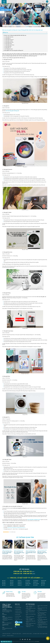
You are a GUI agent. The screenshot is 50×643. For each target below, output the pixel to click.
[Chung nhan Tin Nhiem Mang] (19, 626)
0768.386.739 (10, 617)
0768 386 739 (18, 571)
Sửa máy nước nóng (18, 619)
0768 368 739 (27, 571)
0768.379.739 (4, 617)
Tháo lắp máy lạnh (18, 612)
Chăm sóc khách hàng (27, 633)
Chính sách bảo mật (6, 633)
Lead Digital (37, 641)
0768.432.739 (5, 620)
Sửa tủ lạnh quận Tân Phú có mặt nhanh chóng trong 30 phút (19, 552)
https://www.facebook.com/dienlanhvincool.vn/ (16, 527)
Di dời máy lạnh (18, 609)
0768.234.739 (4, 619)
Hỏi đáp (3, 635)
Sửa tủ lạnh (17, 617)
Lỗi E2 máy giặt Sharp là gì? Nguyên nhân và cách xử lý (31, 552)
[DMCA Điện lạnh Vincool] (17, 624)
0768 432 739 (6, 641)
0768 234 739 (17, 573)
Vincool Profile (10, 635)
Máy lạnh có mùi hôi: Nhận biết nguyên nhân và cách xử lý (42, 552)
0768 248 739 (27, 573)
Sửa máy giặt (17, 614)
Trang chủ (5, 25)
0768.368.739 (5, 618)
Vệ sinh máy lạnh (18, 607)
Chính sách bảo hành (16, 633)
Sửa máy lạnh (17, 605)
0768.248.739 (10, 619)
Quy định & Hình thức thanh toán (40, 633)
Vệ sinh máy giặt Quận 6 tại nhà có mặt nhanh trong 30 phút (7, 552)
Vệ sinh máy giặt (18, 616)
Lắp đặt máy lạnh (18, 611)
